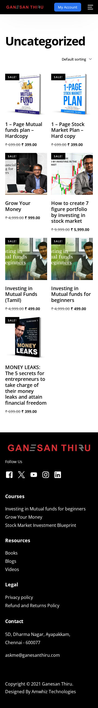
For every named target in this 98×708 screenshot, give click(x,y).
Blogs (10, 561)
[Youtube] (34, 473)
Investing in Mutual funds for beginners (45, 509)
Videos (12, 569)
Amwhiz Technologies (54, 692)
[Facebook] (9, 473)
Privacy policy (19, 597)
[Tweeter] (21, 473)
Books (11, 553)
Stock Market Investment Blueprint (40, 525)
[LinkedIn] (58, 473)
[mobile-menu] (90, 7)
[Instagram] (46, 473)
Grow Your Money (23, 517)
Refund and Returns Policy (32, 606)
